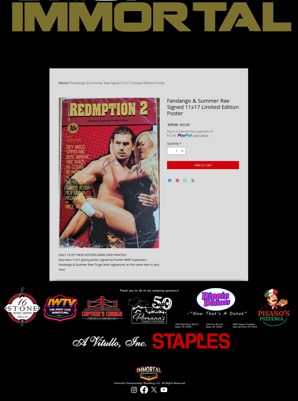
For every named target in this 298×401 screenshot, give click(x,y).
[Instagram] (134, 390)
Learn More (200, 135)
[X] (154, 390)
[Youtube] (164, 390)
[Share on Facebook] (169, 180)
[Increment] (182, 150)
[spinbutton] (176, 150)
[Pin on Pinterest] (177, 180)
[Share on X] (192, 180)
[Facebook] (144, 390)
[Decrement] (170, 150)
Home (63, 83)
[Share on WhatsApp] (185, 180)
